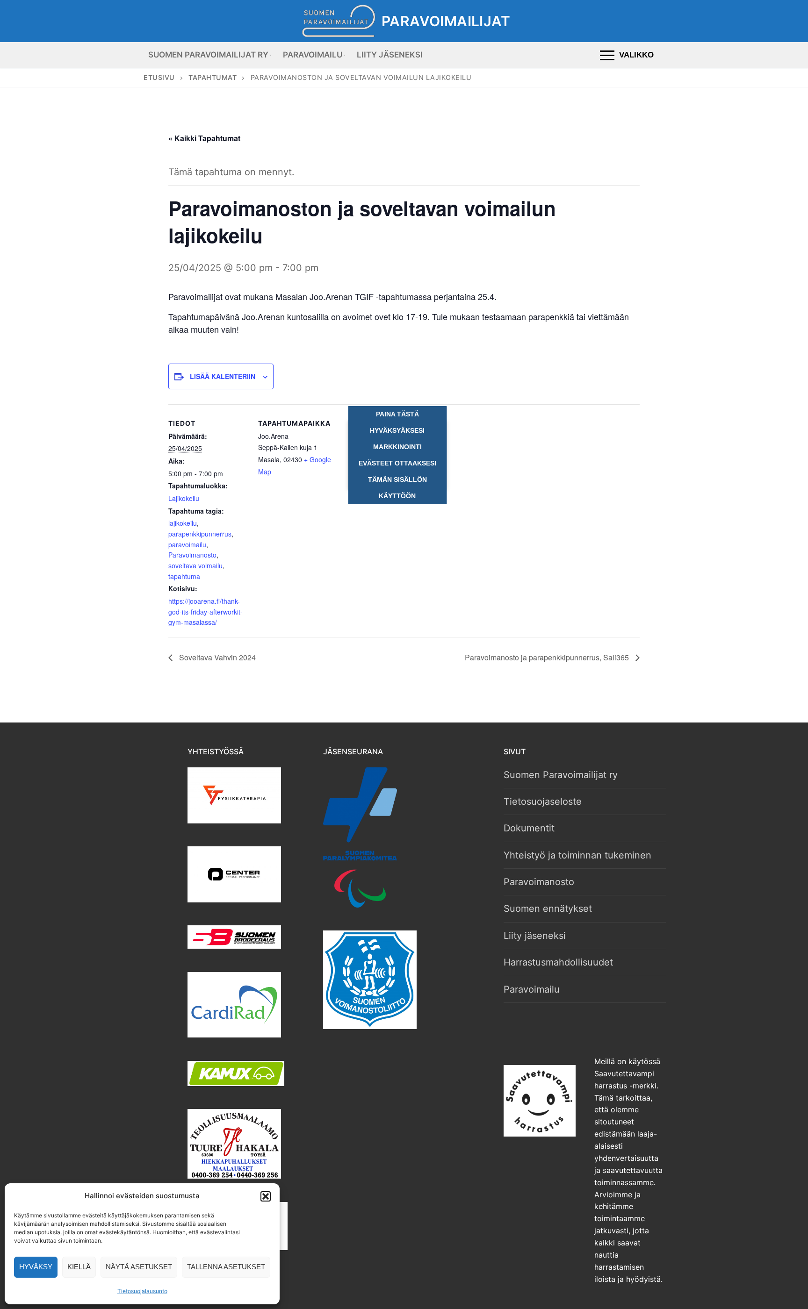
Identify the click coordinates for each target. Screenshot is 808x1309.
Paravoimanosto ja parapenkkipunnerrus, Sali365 (548, 657)
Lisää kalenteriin (222, 376)
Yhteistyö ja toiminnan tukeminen (577, 855)
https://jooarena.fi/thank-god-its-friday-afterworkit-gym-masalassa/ (205, 611)
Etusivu (159, 77)
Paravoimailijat (446, 21)
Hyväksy (35, 1267)
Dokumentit (529, 828)
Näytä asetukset (139, 1267)
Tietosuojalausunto (142, 1291)
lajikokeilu (182, 523)
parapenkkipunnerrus (199, 533)
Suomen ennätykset (548, 908)
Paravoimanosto (192, 554)
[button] (265, 1196)
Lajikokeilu (183, 498)
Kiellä (79, 1267)
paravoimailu (187, 544)
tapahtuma (184, 576)
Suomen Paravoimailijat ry (561, 774)
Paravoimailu (532, 989)
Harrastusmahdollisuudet (558, 962)
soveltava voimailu (195, 565)
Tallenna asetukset (226, 1267)
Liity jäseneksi (535, 935)
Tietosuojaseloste (543, 801)
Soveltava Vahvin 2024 (216, 657)
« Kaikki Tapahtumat (204, 138)
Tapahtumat (212, 77)
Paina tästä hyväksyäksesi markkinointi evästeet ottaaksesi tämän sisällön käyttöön (397, 455)
